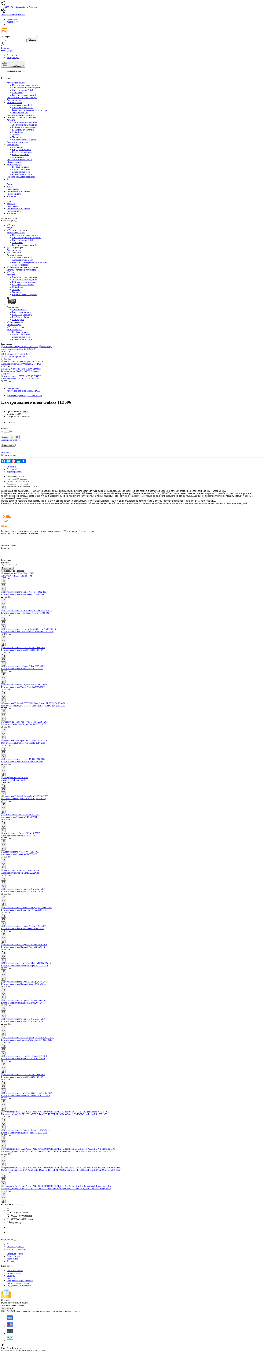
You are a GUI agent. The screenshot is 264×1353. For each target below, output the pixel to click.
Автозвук (11, 120)
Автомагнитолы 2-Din (22, 107)
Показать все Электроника (19, 159)
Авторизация (13, 57)
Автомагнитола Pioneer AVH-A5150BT (19, 836)
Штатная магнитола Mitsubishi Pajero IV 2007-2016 (24, 965)
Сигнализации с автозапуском (26, 88)
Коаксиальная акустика (23, 130)
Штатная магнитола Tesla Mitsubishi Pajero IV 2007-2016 (27, 631)
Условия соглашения (16, 1249)
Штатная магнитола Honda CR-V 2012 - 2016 (22, 891)
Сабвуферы (17, 132)
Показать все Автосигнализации (22, 97)
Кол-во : (5, 428)
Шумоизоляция (14, 162)
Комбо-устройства (20, 154)
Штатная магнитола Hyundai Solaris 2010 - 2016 (23, 984)
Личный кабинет (15, 1270)
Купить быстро (8, 445)
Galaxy (25, 411)
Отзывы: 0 (6, 453)
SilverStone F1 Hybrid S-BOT (14, 356)
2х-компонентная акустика (24, 122)
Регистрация (12, 55)
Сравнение (12, 19)
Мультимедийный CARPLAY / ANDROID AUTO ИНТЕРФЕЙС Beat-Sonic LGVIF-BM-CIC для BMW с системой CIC (56, 1151)
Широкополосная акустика (24, 139)
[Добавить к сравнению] (17, 437)
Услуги (10, 186)
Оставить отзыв (8, 455)
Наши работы (13, 189)
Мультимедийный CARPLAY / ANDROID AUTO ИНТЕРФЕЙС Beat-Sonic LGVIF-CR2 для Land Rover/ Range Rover (56, 1188)
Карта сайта (12, 1259)
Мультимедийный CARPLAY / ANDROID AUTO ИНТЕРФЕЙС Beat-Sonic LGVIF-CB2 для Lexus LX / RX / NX (54, 1114)
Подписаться (7, 1308)
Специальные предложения (20, 1280)
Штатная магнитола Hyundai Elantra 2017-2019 (23, 1058)
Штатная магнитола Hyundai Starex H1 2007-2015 (24, 1133)
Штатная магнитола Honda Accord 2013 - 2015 (22, 928)
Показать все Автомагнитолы (21, 115)
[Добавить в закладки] (12, 437)
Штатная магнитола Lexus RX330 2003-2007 (22, 650)
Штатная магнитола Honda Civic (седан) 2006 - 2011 (25, 910)
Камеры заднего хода (22, 152)
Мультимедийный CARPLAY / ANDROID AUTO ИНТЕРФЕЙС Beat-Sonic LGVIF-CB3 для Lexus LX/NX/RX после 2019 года (60, 1170)
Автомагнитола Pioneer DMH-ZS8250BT (20, 873)
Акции (10, 184)
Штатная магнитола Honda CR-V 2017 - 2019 (22, 1021)
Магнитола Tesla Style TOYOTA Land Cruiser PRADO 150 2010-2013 (33, 706)
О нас (9, 1244)
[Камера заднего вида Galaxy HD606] (24, 395)
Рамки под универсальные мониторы (29, 110)
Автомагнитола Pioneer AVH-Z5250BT (19, 854)
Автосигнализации (16, 83)
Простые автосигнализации (25, 85)
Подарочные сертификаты (19, 1285)
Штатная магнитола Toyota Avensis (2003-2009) (23, 687)
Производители (14, 194)
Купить (5, 437)
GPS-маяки (17, 92)
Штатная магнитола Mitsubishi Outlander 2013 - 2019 (25, 1095)
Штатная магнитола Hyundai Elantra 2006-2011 (23, 1003)
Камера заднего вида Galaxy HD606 (23, 391)
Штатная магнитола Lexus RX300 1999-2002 (22, 761)
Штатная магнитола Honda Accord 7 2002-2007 (23, 594)
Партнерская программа (18, 1283)
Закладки (11, 1275)
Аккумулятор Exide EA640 (13, 780)
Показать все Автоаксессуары (21, 177)
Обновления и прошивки (18, 191)
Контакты (11, 196)
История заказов (14, 1273)
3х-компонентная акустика (24, 125)
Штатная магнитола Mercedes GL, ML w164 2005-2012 (26, 1040)
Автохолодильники (21, 169)
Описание (11, 467)
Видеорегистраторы (21, 149)
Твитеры (16, 135)
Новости (11, 203)
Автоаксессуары (14, 164)
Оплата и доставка (15, 1246)
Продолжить (7, 568)
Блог (9, 179)
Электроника (13, 144)
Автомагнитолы (14, 102)
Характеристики (14, 471)
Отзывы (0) (12, 469)
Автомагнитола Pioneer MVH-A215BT (19, 817)
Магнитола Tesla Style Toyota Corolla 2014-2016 (23, 743)
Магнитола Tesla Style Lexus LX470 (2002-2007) (23, 798)
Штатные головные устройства (21, 117)
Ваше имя (5, 548)
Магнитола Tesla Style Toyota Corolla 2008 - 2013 (23, 724)
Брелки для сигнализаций (24, 95)
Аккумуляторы (14, 100)
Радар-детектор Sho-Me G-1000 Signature (20, 371)
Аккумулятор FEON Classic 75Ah (16, 576)
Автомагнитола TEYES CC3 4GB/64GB (20, 379)
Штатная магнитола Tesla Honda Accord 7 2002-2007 (25, 613)
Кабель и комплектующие (24, 127)
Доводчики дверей (21, 172)
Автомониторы (19, 147)
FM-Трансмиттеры (21, 167)
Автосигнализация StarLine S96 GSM (18, 349)
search (33, 40)
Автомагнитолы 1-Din (22, 105)
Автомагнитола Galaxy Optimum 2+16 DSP (21, 364)
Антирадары (18, 157)
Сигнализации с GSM (22, 90)
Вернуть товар (13, 1256)
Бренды (10, 1261)
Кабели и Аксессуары (22, 174)
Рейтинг (5, 563)
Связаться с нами (15, 1254)
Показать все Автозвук (17, 142)
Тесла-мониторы (20, 112)
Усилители (17, 137)
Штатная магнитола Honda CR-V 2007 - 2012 (22, 668)
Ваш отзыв (6, 560)
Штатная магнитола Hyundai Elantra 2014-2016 (23, 947)
